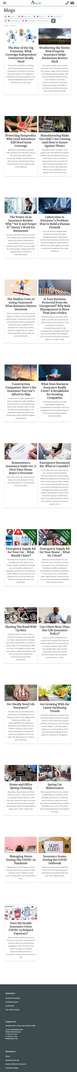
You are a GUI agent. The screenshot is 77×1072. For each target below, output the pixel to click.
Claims (8, 1056)
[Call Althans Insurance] (67, 3)
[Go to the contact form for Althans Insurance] (72, 3)
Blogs (13, 26)
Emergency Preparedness (38, 21)
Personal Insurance (12, 1002)
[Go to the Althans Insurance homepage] (36, 3)
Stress (12, 17)
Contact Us (11, 1022)
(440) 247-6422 (12, 1034)
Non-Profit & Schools (12, 1010)
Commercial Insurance (13, 998)
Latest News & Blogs (12, 1068)
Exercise (26, 17)
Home (6, 26)
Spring (41, 17)
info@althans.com (12, 1038)
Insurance (56, 17)
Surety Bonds (10, 1006)
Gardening (14, 21)
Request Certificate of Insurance (16, 1064)
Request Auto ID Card (12, 1060)
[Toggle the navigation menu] (5, 3)
